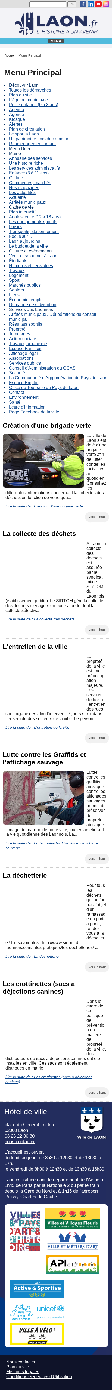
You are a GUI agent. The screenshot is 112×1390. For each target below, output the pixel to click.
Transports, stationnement (34, 231)
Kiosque (17, 119)
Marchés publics (25, 285)
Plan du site (20, 95)
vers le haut (97, 517)
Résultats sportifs (25, 324)
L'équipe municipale (28, 100)
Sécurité (17, 373)
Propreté (17, 329)
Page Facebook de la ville (34, 412)
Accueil (10, 55)
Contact (16, 392)
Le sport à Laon (24, 134)
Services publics (25, 363)
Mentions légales (22, 1371)
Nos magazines (24, 187)
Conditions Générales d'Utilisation (39, 1376)
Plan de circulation (27, 129)
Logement (18, 275)
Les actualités (22, 192)
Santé (14, 402)
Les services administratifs (34, 168)
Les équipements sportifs (33, 221)
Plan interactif (22, 212)
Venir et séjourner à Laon (33, 256)
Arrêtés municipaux (27, 202)
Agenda (16, 109)
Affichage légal (23, 353)
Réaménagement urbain (32, 143)
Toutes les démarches (30, 90)
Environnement (23, 397)
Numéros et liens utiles (31, 265)
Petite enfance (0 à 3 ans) (33, 104)
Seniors (16, 290)
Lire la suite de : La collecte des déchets (39, 619)
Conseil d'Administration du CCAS (42, 368)
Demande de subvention (32, 304)
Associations (21, 358)
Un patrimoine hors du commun (39, 139)
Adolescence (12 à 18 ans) (35, 217)
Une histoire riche (26, 163)
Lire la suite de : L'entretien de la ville (37, 727)
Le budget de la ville (28, 246)
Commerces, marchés (30, 182)
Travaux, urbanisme (28, 343)
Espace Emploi (23, 382)
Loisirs (15, 226)
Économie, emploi (26, 299)
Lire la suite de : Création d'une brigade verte (44, 506)
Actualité (17, 197)
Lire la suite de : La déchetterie (32, 956)
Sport (14, 280)
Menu (56, 41)
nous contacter (20, 1141)
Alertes (16, 124)
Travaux (16, 270)
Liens (14, 295)
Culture (16, 178)
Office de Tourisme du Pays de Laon (44, 387)
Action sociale (22, 338)
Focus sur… (20, 236)
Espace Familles (25, 348)
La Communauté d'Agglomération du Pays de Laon (58, 377)
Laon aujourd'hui (25, 241)
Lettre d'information (27, 407)
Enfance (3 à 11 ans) (29, 173)
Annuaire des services (30, 158)
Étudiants (18, 260)
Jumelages (19, 334)
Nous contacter (20, 1362)
